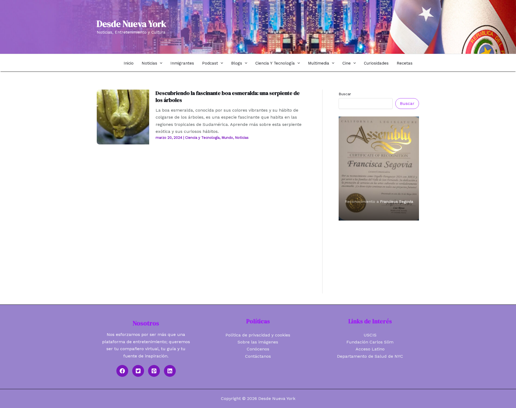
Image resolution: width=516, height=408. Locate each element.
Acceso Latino (370, 349)
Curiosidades (376, 63)
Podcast (210, 63)
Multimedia (318, 63)
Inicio (129, 63)
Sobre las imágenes (258, 342)
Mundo (227, 138)
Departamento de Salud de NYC (370, 356)
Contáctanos (258, 356)
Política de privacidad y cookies (257, 335)
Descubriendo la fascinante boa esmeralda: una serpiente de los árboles (228, 96)
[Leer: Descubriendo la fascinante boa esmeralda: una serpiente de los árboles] (123, 116)
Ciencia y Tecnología (275, 63)
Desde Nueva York (131, 24)
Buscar (345, 94)
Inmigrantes (182, 63)
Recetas (405, 63)
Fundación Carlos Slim (369, 342)
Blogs (236, 63)
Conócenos (258, 349)
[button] (159, 63)
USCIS (370, 335)
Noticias (149, 63)
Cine (346, 63)
